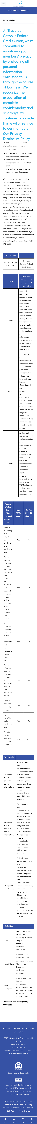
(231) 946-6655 (13, 1111)
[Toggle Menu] (3, 4)
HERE (10, 1004)
